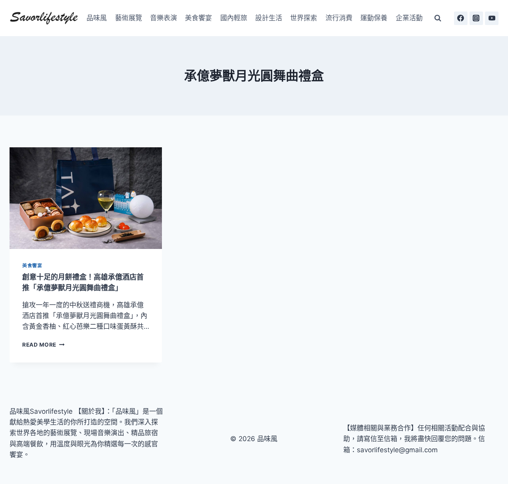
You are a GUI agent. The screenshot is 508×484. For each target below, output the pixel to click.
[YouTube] (491, 18)
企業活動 (409, 18)
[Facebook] (461, 18)
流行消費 (338, 18)
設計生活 (268, 18)
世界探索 (303, 18)
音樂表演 (163, 18)
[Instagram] (476, 18)
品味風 (97, 18)
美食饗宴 (198, 18)
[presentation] (86, 198)
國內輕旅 (233, 18)
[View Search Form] (438, 18)
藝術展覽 (128, 18)
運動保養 (373, 18)
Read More (43, 344)
